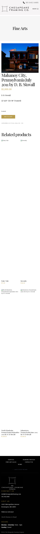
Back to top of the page (20, 469)
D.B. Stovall (11, 123)
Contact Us (29, 462)
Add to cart (8, 116)
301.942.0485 (32, 2)
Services (11, 459)
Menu (35, 9)
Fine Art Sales (11, 462)
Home (20, 464)
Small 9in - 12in (19, 123)
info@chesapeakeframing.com (11, 494)
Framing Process (29, 459)
